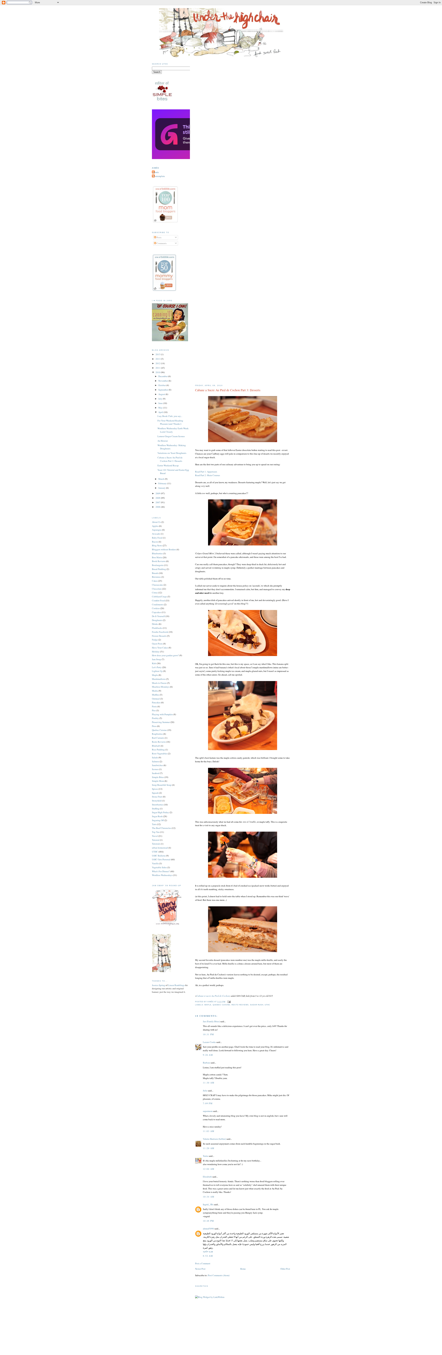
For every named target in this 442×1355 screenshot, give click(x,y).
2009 (158, 493)
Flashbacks (157, 627)
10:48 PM (208, 1220)
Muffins (155, 694)
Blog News (157, 545)
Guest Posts (157, 643)
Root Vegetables (159, 753)
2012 (158, 363)
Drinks (155, 623)
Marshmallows (159, 679)
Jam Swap (156, 659)
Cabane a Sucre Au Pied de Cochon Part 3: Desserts (227, 390)
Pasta (154, 706)
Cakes (155, 580)
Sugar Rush (256, 1005)
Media (155, 690)
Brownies (156, 576)
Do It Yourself (158, 616)
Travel (155, 835)
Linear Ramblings (176, 985)
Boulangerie (158, 565)
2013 (158, 358)
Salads (155, 757)
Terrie (205, 1155)
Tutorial (155, 839)
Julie (205, 1090)
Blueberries (157, 553)
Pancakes (156, 702)
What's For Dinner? (161, 871)
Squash (155, 792)
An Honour (162, 440)
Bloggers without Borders (164, 549)
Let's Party (157, 667)
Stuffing (155, 808)
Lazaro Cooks (209, 1042)
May (160, 407)
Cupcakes (156, 612)
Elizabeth (207, 1176)
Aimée (156, 172)
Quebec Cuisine (221, 1005)
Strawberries (157, 804)
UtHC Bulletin (159, 855)
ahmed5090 (208, 1228)
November (163, 380)
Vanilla (155, 863)
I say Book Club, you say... (169, 416)
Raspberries (157, 733)
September (163, 389)
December (163, 376)
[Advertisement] (221, 1333)
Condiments (157, 604)
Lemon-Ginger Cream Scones (171, 436)
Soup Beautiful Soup (161, 784)
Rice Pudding (158, 749)
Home (243, 1268)
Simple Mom (158, 780)
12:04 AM (208, 1168)
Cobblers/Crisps (159, 596)
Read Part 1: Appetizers (206, 471)
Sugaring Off (158, 820)
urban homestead (160, 847)
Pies (154, 710)
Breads (155, 573)
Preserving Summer (161, 722)
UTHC (267, 1005)
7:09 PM (208, 1103)
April (161, 412)
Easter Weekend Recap (168, 465)
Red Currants (158, 737)
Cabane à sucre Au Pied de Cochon (213, 995)
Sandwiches (157, 765)
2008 (158, 497)
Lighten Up (157, 671)
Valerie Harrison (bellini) (214, 1138)
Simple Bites (158, 777)
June (160, 403)
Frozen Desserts (159, 635)
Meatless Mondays (161, 686)
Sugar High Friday (160, 812)
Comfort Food (158, 600)
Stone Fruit (157, 796)
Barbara (206, 1062)
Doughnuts (157, 620)
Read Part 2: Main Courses (207, 475)
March (161, 478)
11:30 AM (208, 1082)
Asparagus (157, 529)
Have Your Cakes (160, 647)
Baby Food (157, 537)
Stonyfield (157, 800)
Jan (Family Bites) (211, 1021)
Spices (155, 788)
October (162, 385)
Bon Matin (157, 557)
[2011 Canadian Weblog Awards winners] (189, 158)
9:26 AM (208, 1054)
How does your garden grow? (165, 655)
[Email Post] (228, 1002)
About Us (156, 522)
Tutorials (156, 843)
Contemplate (159, 176)
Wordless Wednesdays (162, 875)
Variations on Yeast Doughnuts (171, 453)
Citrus (155, 592)
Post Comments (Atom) (218, 1275)
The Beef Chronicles (161, 828)
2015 (158, 354)
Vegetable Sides (159, 867)
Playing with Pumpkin (162, 714)
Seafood (155, 773)
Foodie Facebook (160, 631)
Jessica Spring (158, 985)
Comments (161, 243)
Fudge (155, 639)
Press (154, 726)
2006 (158, 506)
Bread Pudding (159, 569)
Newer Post (200, 1268)
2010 (158, 372)
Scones (155, 769)
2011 (158, 367)
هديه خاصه (208, 1251)
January (162, 487)
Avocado (156, 533)
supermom (208, 1111)
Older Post (285, 1268)
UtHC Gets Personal (161, 859)
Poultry (155, 718)
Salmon (155, 761)
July (160, 398)
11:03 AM (208, 1131)
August (162, 394)
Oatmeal (156, 698)
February (162, 483)
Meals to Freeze (159, 682)
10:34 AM (208, 1196)
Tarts (154, 824)
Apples (155, 526)
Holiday (156, 651)
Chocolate (157, 588)
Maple (207, 1005)
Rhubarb (156, 745)
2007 (158, 502)
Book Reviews (159, 561)
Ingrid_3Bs (208, 1204)
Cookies (156, 608)
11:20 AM (208, 1148)
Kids (154, 663)
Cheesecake (157, 584)
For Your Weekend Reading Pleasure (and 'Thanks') (170, 422)
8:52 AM (208, 1255)
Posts (158, 237)
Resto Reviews (240, 1005)
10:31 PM (208, 1034)
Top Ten (156, 832)
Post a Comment (202, 1263)
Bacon (155, 541)
